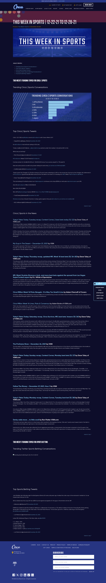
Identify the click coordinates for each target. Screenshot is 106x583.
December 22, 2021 (36, 202)
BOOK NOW (88, 5)
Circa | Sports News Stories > (23, 70)
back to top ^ (87, 206)
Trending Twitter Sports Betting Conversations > (29, 72)
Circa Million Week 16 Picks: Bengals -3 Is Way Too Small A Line (38, 292)
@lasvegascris (39, 181)
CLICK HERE (62, 1)
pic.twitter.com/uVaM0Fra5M (20, 511)
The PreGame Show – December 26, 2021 (29, 344)
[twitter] (17, 575)
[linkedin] (25, 575)
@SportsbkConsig (35, 148)
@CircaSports (36, 137)
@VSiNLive (80, 174)
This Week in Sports (23, 26)
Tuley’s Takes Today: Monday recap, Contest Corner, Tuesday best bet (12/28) (44, 398)
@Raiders (25, 137)
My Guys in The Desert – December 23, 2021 (30, 243)
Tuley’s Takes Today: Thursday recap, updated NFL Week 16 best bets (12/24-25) (45, 257)
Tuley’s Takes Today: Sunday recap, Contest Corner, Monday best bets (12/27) (44, 355)
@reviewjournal (55, 192)
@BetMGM (42, 518)
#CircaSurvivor (17, 158)
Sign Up (91, 571)
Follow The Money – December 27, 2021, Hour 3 (31, 386)
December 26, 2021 (36, 178)
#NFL (64, 174)
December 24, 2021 (34, 195)
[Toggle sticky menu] (94, 283)
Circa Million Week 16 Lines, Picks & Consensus (31, 303)
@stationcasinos (72, 181)
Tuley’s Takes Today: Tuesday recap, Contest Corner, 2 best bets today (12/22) (43, 220)
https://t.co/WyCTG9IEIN (42, 192)
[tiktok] (28, 575)
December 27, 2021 (36, 155)
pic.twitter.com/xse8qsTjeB (66, 199)
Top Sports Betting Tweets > (23, 73)
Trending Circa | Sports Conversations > (26, 66)
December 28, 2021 (35, 141)
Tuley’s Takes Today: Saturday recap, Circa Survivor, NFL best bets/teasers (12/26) (46, 317)
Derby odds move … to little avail (26, 420)
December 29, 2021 (33, 504)
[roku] (32, 575)
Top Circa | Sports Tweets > (23, 68)
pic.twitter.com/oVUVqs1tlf (33, 528)
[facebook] (13, 575)
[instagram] (21, 575)
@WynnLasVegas (22, 192)
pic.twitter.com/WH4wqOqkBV (57, 165)
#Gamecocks (16, 199)
